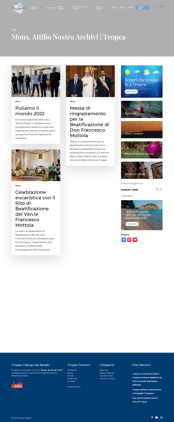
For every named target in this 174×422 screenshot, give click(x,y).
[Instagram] (129, 240)
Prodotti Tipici (106, 375)
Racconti (104, 370)
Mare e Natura (107, 373)
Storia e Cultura (107, 378)
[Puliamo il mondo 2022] (35, 104)
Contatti (71, 381)
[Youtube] (135, 240)
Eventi (70, 375)
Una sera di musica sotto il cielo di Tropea (145, 400)
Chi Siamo (72, 370)
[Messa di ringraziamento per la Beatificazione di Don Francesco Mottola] (90, 115)
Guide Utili (72, 378)
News (18, 101)
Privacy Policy (74, 386)
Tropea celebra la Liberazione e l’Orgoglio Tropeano (146, 391)
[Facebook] (124, 240)
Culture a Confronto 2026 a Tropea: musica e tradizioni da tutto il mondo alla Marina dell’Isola (147, 379)
